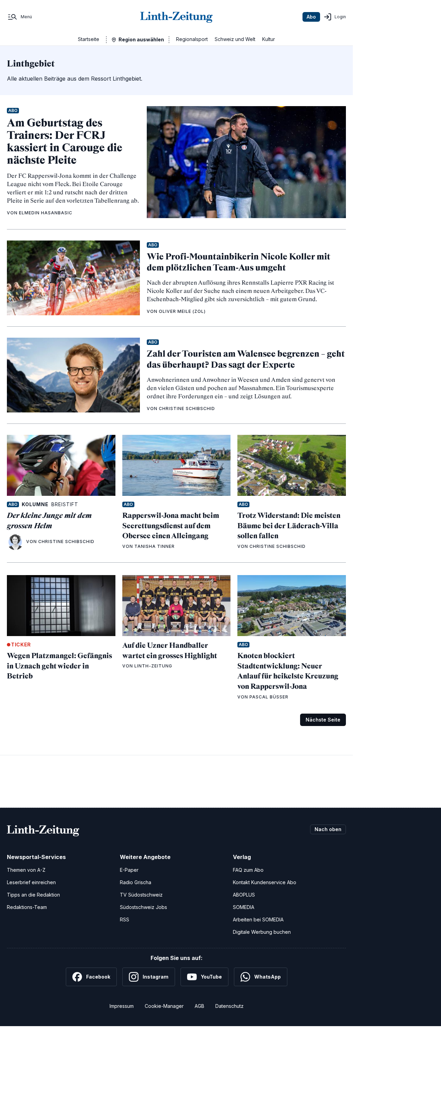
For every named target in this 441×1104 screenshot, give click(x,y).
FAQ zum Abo (248, 870)
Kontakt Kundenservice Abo (264, 882)
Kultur (268, 39)
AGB (199, 1006)
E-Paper (129, 870)
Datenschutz (229, 1006)
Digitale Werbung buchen (262, 932)
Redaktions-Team (27, 907)
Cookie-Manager (164, 1006)
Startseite (88, 39)
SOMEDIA (243, 907)
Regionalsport (192, 39)
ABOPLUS (244, 895)
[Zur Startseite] (176, 17)
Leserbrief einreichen (31, 882)
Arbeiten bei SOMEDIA (258, 919)
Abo (311, 17)
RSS (124, 919)
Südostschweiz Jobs (143, 907)
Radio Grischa (135, 882)
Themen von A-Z (26, 870)
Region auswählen (141, 39)
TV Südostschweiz (141, 895)
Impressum (122, 1006)
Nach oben (328, 829)
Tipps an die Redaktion (33, 895)
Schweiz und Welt (235, 39)
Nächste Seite (323, 720)
